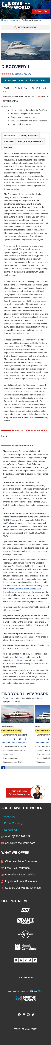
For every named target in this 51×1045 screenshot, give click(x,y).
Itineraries (9, 141)
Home (4, 20)
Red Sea (26, 20)
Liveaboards (14, 20)
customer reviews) (22, 74)
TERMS (17, 1029)
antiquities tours (19, 660)
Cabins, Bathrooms (29, 135)
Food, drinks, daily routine (30, 141)
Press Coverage (14, 823)
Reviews (8, 147)
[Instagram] (28, 1015)
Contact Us (11, 829)
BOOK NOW (41, 11)
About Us (9, 816)
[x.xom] (32, 1015)
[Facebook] (19, 1015)
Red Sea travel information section (25, 589)
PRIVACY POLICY (29, 1029)
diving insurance (16, 523)
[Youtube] (23, 1015)
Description (9, 135)
